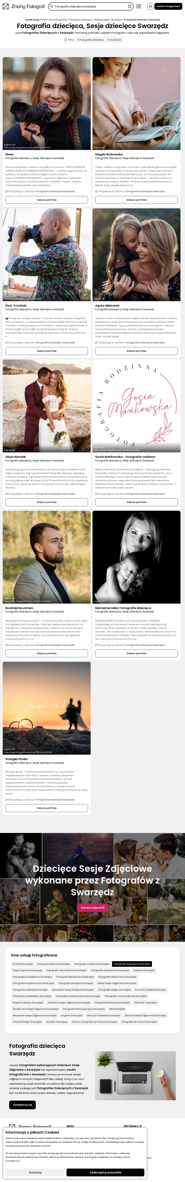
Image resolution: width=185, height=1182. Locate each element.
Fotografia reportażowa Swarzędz (67, 970)
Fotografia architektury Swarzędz (32, 996)
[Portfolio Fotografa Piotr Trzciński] (47, 254)
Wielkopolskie (101, 19)
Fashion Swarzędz (144, 970)
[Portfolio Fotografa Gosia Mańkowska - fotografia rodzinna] (136, 406)
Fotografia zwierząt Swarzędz (30, 989)
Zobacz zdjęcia (91, 907)
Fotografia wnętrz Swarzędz (114, 989)
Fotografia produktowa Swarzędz (32, 977)
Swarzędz (116, 19)
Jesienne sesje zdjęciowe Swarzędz (69, 1002)
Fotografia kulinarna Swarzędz (112, 1002)
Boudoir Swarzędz (57, 1022)
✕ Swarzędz (114, 40)
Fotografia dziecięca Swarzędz (132, 964)
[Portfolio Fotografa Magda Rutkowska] (136, 103)
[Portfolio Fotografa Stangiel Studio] (47, 708)
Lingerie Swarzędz (71, 1015)
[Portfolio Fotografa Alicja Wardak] (47, 406)
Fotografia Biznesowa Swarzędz (75, 977)
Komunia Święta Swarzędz (150, 989)
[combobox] (91, 6)
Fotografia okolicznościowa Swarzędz (78, 996)
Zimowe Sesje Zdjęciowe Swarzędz (145, 1015)
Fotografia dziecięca (80, 19)
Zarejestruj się (22, 1105)
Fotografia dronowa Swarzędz (139, 1022)
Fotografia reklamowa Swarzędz (117, 977)
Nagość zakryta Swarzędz (28, 1002)
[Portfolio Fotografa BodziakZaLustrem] (47, 557)
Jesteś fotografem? (168, 6)
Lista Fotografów (58, 19)
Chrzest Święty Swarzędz (27, 1022)
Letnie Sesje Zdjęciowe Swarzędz (117, 983)
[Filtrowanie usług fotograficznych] (130, 6)
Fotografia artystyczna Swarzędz (110, 970)
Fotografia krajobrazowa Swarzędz (33, 983)
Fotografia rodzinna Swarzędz (91, 964)
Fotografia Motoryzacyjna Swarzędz (84, 1009)
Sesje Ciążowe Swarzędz (27, 970)
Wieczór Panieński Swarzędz (103, 1015)
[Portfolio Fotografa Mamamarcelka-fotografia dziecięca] (136, 557)
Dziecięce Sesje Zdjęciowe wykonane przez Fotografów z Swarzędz (92, 880)
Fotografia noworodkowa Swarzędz (126, 996)
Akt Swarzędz (117, 1009)
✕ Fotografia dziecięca (90, 40)
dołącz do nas (73, 1079)
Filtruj (71, 40)
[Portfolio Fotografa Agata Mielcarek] (136, 254)
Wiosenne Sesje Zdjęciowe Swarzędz (35, 1015)
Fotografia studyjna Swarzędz (76, 983)
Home (43, 19)
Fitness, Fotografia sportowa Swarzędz (94, 1022)
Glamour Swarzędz (145, 1002)
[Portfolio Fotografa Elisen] (47, 103)
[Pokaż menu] (138, 6)
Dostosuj (35, 1172)
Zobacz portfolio (47, 199)
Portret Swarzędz (23, 964)
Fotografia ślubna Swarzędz (53, 964)
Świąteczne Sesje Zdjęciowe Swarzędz (36, 1009)
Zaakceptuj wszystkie (105, 1172)
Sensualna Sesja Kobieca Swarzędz (73, 989)
